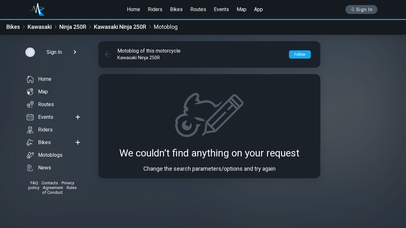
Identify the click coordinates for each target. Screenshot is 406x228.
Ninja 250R (72, 26)
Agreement (53, 187)
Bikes (176, 9)
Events (221, 9)
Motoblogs (50, 155)
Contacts (50, 182)
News (44, 168)
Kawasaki (40, 26)
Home (133, 9)
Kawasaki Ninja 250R (120, 26)
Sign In (364, 9)
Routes (198, 9)
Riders (155, 9)
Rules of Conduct (59, 190)
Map (241, 9)
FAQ (34, 182)
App (258, 9)
